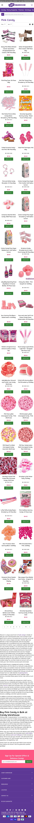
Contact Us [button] (4, 795)
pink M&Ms (29, 733)
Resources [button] (4, 784)
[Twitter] (10, 810)
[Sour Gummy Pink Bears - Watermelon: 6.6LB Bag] (8, 304)
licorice (5, 685)
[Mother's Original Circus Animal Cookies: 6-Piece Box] (8, 336)
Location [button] (4, 790)
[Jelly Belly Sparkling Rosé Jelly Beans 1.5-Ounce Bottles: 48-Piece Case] (8, 271)
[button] (3, 10)
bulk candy (22, 635)
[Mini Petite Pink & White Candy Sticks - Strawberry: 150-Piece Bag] (8, 103)
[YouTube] (22, 810)
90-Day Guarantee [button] (6, 801)
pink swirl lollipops (16, 735)
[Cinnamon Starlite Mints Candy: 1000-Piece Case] (8, 203)
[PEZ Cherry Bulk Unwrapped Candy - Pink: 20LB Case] (8, 403)
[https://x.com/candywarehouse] (25, 810)
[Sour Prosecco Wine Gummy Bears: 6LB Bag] (8, 532)
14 (25, 627)
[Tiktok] (13, 810)
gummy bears (23, 673)
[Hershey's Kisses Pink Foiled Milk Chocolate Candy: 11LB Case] (8, 465)
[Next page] (29, 627)
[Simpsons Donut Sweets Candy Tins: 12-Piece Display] (8, 566)
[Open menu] (3, 5)
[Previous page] (4, 627)
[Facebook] (7, 810)
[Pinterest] (16, 810)
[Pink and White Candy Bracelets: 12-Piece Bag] (8, 170)
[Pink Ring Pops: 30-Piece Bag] (8, 69)
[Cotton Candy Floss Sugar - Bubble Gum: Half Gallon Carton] (8, 237)
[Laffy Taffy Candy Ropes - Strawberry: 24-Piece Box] (8, 499)
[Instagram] (19, 810)
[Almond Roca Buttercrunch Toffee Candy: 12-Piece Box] (8, 600)
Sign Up (29, 761)
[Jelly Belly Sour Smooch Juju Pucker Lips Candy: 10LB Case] (8, 369)
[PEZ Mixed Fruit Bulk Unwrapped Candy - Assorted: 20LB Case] (8, 434)
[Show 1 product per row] (30, 24)
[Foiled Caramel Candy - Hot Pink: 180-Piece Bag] (8, 136)
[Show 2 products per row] (32, 24)
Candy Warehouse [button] (6, 772)
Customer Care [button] (5, 778)
